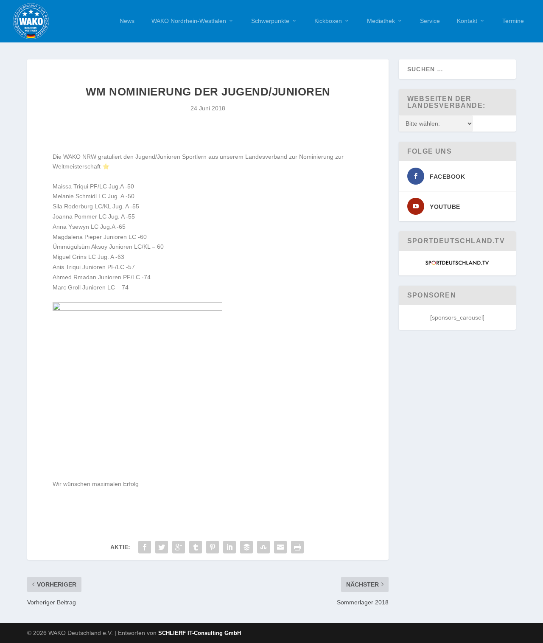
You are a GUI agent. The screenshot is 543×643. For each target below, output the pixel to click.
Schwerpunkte (270, 20)
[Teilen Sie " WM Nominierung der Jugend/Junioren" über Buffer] (246, 547)
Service (430, 20)
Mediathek (381, 20)
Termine (513, 20)
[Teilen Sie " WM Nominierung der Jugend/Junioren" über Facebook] (144, 547)
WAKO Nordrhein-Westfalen (188, 20)
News (127, 20)
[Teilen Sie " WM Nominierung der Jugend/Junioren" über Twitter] (161, 547)
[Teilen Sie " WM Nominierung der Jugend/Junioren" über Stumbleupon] (263, 547)
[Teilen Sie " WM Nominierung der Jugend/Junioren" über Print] (297, 547)
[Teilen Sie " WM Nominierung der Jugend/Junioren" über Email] (280, 547)
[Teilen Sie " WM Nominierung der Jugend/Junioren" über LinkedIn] (229, 547)
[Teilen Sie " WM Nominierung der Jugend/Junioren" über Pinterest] (212, 547)
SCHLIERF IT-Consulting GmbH (199, 633)
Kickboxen (328, 20)
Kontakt (467, 20)
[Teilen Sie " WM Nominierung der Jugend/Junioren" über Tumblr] (195, 547)
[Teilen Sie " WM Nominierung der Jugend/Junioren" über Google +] (178, 547)
